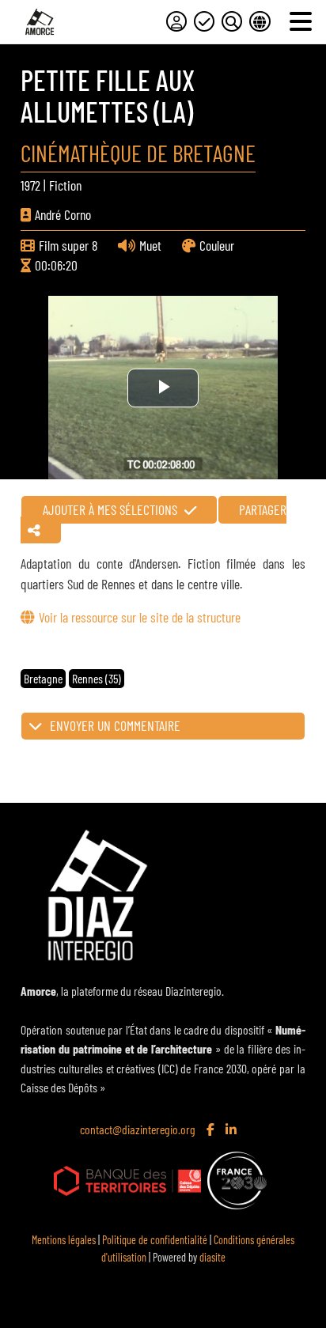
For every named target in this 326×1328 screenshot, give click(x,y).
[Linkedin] (233, 1130)
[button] (162, 726)
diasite (212, 1257)
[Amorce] (40, 22)
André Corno (63, 214)
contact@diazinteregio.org (137, 1129)
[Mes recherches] (232, 21)
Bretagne (43, 678)
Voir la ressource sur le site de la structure (139, 617)
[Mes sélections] (204, 21)
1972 (30, 185)
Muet (150, 245)
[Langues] (259, 21)
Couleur (216, 245)
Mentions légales (64, 1240)
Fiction (65, 185)
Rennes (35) (96, 678)
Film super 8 (68, 245)
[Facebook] (212, 1130)
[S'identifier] (176, 21)
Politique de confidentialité (154, 1240)
